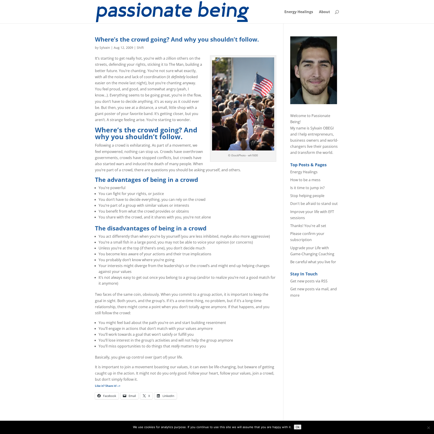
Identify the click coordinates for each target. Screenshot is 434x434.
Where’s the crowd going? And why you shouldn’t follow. (177, 39)
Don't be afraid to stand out (314, 203)
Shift (140, 47)
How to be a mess (305, 179)
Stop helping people (307, 195)
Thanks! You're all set (308, 225)
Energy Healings (298, 12)
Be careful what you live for (313, 261)
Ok (298, 427)
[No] (428, 427)
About (324, 12)
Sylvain (104, 47)
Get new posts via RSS (309, 281)
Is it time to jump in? (307, 187)
